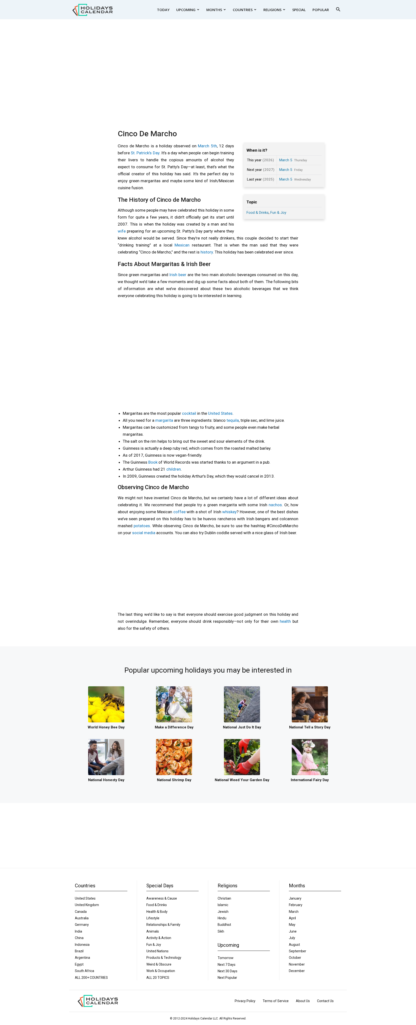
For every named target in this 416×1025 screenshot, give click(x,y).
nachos (275, 504)
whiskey (229, 511)
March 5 (285, 160)
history (207, 252)
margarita (164, 420)
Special (299, 9)
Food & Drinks (258, 212)
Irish (173, 274)
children (173, 469)
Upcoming (185, 9)
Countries (243, 9)
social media (143, 532)
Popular (320, 9)
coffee (179, 511)
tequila (233, 420)
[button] (338, 10)
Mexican (182, 245)
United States (220, 413)
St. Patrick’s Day (145, 152)
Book (152, 462)
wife (122, 231)
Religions (272, 9)
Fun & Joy (278, 212)
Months (214, 9)
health (285, 621)
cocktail (189, 413)
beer (182, 274)
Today (163, 9)
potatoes (142, 525)
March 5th (207, 145)
